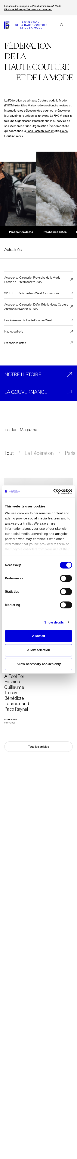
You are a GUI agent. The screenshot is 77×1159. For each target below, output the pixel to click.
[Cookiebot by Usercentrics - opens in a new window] (54, 491)
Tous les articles (38, 747)
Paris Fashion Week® (40, 131)
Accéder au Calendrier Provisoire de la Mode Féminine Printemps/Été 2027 (32, 279)
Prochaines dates (15, 342)
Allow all (38, 636)
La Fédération (39, 452)
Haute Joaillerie (13, 331)
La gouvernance (25, 391)
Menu (68, 25)
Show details (54, 622)
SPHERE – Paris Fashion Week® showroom (31, 293)
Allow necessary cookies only (38, 664)
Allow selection (38, 650)
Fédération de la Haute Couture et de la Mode (37, 100)
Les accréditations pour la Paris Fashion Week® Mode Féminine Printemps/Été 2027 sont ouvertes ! (32, 7)
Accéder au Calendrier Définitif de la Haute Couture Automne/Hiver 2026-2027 (36, 306)
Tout (8, 452)
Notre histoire (22, 374)
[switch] (66, 578)
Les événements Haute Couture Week (28, 320)
